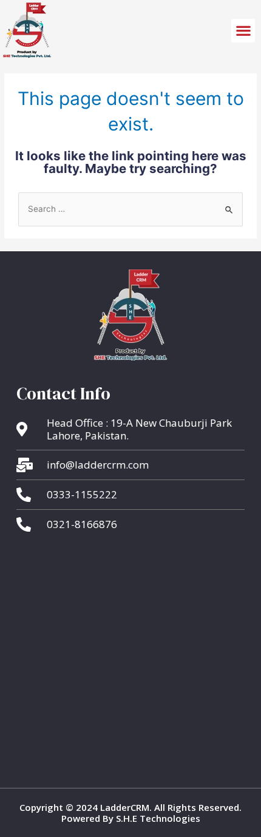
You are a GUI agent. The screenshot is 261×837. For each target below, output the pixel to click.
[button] (243, 30)
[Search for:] (130, 209)
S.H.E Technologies (157, 818)
